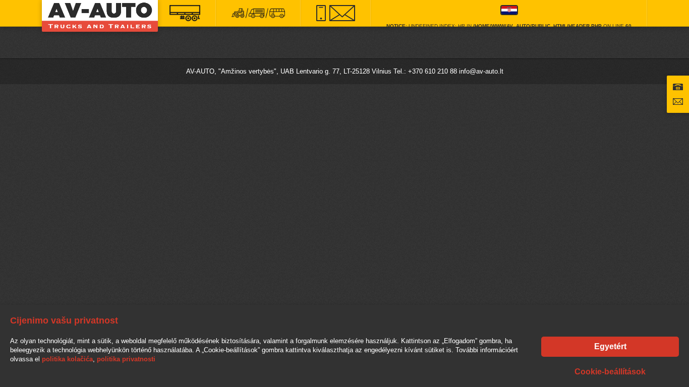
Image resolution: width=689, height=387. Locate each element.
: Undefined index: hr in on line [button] (508, 24)
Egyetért (610, 346)
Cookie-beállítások (610, 371)
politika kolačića (67, 359)
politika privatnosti (126, 359)
